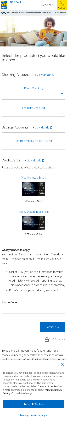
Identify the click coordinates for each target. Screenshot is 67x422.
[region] (33, 391)
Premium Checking (33, 108)
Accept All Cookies (34, 404)
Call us (61, 7)
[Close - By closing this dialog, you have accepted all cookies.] (62, 364)
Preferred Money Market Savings (33, 140)
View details (44, 75)
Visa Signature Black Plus (33, 223)
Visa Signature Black (33, 189)
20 (41, 200)
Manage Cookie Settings (33, 415)
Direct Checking (33, 88)
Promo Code (9, 302)
